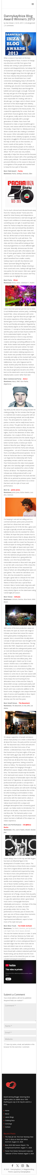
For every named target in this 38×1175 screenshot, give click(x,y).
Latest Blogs (9, 1117)
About (7, 1114)
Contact (7, 1127)
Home (7, 1110)
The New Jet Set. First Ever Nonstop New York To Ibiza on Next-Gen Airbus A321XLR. (19, 1139)
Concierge (8, 1124)
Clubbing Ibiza (9, 1120)
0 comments (9, 25)
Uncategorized (30, 23)
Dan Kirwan (10, 23)
